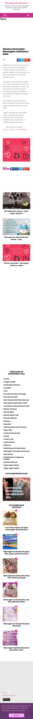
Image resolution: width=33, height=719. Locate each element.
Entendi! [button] (16, 715)
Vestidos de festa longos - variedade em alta (15, 492)
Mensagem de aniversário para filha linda (16, 624)
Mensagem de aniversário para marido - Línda (16, 238)
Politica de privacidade (9, 695)
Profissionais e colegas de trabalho (13, 458)
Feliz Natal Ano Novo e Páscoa (15, 427)
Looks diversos (9, 442)
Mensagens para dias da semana (17, 451)
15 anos (6, 379)
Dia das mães (9, 412)
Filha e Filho (8, 430)
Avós (5, 391)
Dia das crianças (10, 409)
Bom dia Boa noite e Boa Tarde (15, 403)
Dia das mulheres (10, 418)
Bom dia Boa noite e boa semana (16, 400)
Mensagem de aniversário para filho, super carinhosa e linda (16, 552)
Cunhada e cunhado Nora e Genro (17, 406)
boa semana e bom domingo (15, 394)
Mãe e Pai (7, 445)
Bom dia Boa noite (11, 397)
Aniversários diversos (12, 385)
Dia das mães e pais (11, 415)
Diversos (7, 421)
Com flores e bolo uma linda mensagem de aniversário (16, 528)
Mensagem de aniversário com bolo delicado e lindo (16, 600)
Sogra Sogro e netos (11, 465)
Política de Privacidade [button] (17, 710)
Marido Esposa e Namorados (15, 448)
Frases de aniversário (12, 433)
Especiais (7, 424)
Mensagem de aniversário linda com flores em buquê (16, 576)
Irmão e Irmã (8, 439)
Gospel (6, 436)
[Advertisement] (16, 32)
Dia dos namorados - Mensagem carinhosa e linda (16, 264)
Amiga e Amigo (9, 382)
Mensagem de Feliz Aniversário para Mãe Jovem (16, 649)
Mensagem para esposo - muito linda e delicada (16, 212)
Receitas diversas (11, 462)
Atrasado (7, 388)
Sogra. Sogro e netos (11, 468)
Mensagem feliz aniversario (16, 3)
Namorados (6, 169)
